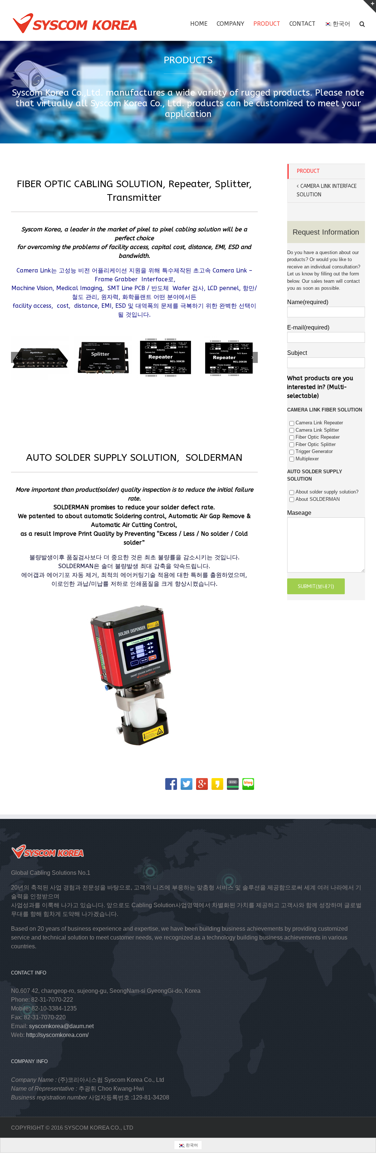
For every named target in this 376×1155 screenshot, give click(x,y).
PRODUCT (308, 171)
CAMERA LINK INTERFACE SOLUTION (327, 190)
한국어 (341, 23)
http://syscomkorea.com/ (57, 1035)
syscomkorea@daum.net (61, 1026)
